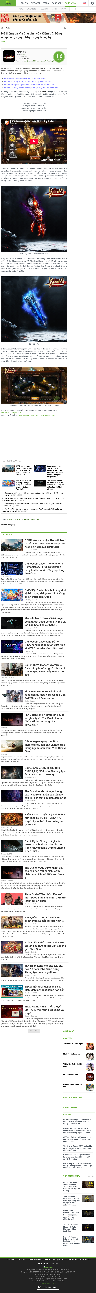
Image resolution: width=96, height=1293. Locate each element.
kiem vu (38, 519)
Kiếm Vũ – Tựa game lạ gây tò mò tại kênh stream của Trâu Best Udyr (29, 85)
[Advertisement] (34, 438)
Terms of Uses (45, 1283)
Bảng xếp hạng (35, 1260)
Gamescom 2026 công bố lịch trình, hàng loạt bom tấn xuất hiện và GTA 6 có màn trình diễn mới (45, 645)
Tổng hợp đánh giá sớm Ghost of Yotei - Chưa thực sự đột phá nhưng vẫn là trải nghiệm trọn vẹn (71, 1201)
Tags (4, 519)
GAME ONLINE (31, 9)
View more (34, 1031)
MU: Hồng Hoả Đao (70, 1074)
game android (25, 519)
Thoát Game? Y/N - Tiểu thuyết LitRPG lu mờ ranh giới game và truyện (44, 1010)
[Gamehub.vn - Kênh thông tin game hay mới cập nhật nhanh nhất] (8, 3)
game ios (17, 519)
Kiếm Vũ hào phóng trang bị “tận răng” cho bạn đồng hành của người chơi (30, 88)
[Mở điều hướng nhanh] (65, 27)
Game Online (43, 1264)
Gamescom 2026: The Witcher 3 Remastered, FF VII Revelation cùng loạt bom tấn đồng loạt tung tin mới (55, 471)
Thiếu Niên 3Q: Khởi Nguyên (73, 1044)
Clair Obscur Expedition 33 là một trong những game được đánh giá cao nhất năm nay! (71, 1215)
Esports (55, 1264)
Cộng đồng (70, 3)
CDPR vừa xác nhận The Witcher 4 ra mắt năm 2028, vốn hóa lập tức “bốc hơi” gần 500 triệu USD (24, 470)
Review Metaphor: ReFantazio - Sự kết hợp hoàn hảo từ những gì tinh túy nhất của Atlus (71, 1241)
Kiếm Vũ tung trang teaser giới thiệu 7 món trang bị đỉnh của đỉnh (27, 81)
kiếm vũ (33, 519)
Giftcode (21, 1260)
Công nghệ (57, 3)
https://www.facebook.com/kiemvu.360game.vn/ (36, 415)
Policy (54, 1283)
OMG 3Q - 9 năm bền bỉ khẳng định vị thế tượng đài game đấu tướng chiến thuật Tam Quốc (23, 485)
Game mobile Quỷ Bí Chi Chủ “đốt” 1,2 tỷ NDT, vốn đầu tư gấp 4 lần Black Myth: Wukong (45, 771)
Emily (3, 41)
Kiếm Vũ (21, 51)
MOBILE (21, 9)
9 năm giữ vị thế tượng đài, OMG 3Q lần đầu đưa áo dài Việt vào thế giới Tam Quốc (45, 946)
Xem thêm (90, 1176)
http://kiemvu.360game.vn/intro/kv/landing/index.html (42, 61)
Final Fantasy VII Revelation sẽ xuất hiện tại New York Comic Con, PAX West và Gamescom (45, 695)
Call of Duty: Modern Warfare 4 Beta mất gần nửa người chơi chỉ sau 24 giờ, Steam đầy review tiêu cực (78, 1166)
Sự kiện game (58, 1260)
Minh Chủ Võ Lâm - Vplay (72, 1054)
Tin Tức (24, 3)
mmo (12, 519)
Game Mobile (85, 1260)
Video (46, 3)
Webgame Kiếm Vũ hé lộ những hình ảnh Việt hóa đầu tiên (25, 78)
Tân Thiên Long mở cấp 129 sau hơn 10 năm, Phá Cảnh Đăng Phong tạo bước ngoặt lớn (44, 969)
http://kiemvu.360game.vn (11, 413)
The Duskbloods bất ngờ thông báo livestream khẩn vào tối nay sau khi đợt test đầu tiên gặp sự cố (45, 794)
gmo (8, 519)
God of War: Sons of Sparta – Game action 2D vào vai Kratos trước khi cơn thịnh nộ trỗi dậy (71, 1186)
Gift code (35, 3)
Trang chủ (10, 1260)
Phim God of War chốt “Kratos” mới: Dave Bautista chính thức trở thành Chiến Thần (45, 897)
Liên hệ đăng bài (50, 1287)
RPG (23, 54)
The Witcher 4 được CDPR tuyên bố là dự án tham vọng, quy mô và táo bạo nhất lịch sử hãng (55, 485)
